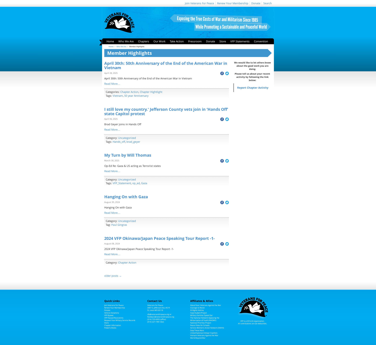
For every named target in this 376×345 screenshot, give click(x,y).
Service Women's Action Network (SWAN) (207, 328)
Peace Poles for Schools (200, 325)
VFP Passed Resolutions (113, 318)
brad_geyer (133, 141)
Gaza (144, 183)
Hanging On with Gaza (126, 196)
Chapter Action (129, 92)
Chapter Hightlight (151, 92)
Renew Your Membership (232, 3)
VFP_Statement (122, 183)
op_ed (136, 183)
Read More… (112, 83)
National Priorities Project (200, 323)
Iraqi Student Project (198, 313)
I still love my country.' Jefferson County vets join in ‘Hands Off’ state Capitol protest (166, 111)
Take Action (177, 41)
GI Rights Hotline (197, 310)
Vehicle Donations (111, 313)
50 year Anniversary (136, 95)
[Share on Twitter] (226, 73)
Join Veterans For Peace (199, 3)
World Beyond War (197, 338)
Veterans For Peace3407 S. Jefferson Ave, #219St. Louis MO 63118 (158, 307)
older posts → (113, 275)
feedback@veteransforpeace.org (160, 317)
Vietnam (118, 95)
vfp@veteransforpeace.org (158, 314)
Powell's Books (110, 328)
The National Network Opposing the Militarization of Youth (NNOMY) (204, 319)
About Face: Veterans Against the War (205, 305)
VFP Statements (240, 41)
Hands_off (119, 141)
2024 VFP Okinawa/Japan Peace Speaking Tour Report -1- (159, 238)
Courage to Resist (197, 307)
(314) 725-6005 (153, 319)
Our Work (159, 41)
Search (267, 3)
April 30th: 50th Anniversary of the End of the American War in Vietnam (165, 65)
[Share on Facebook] (221, 73)
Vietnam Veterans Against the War (204, 335)
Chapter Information (112, 325)
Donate (255, 3)
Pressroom (195, 41)
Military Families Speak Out (201, 315)
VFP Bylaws (108, 315)
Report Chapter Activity (252, 87)
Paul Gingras (119, 224)
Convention (261, 41)
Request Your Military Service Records (119, 320)
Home (110, 41)
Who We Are (126, 41)
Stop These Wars (197, 330)
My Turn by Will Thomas (127, 155)
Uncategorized (127, 138)
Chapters (143, 41)
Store (222, 41)
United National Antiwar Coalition (203, 333)
